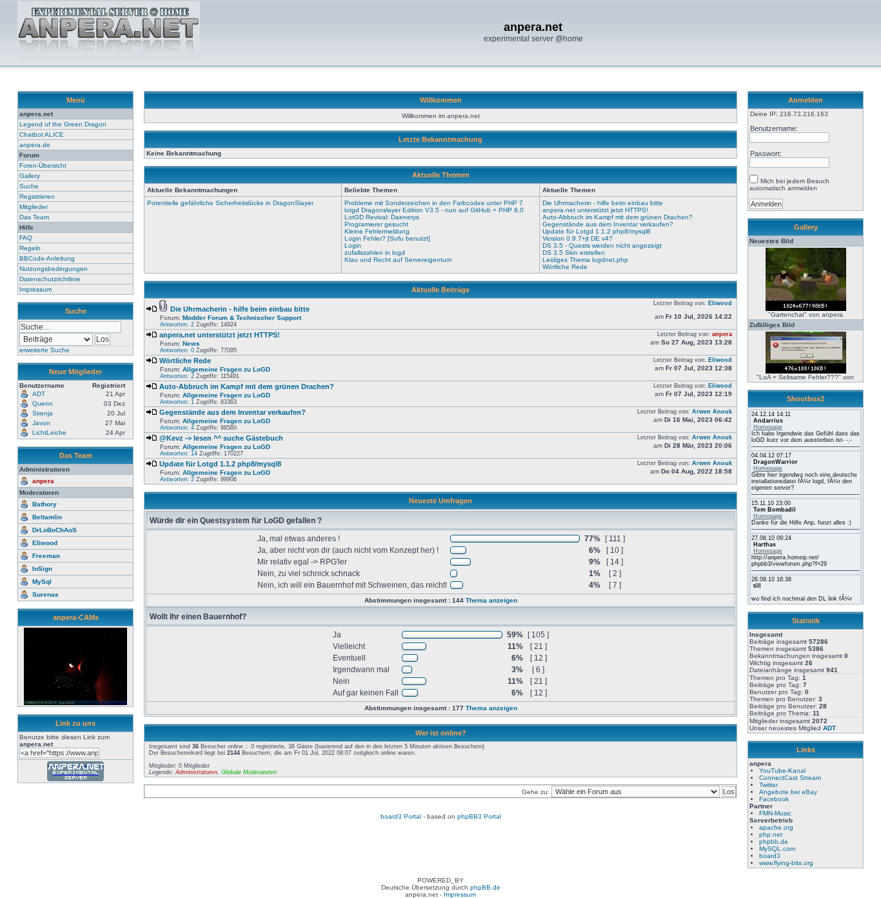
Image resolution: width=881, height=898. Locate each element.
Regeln (30, 248)
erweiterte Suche (44, 350)
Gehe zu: (536, 791)
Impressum (35, 289)
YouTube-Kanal (782, 770)
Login (352, 245)
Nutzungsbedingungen (53, 268)
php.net (770, 834)
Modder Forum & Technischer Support (242, 317)
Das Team (34, 217)
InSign (42, 568)
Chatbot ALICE (41, 134)
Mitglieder (33, 206)
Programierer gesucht (376, 224)
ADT (829, 728)
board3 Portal (401, 816)
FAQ (25, 237)
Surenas (45, 594)
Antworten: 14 (178, 453)
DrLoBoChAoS (54, 530)
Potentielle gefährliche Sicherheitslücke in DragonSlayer (230, 202)
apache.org (776, 827)
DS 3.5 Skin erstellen (573, 252)
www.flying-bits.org (786, 862)
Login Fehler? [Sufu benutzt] (387, 238)
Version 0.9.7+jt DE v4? (577, 238)
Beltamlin (47, 517)
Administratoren (196, 772)
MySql (42, 581)
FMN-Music (775, 813)
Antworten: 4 (177, 427)
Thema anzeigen (491, 600)
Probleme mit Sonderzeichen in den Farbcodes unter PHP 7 (433, 202)
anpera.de (34, 144)
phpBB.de (485, 887)
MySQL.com (777, 848)
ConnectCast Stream (790, 777)
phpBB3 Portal (479, 816)
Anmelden (805, 100)
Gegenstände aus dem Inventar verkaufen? (607, 224)
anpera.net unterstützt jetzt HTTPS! (595, 210)
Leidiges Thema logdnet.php (585, 259)
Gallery (29, 175)
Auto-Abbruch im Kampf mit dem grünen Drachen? (617, 217)
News (191, 343)
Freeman (46, 555)
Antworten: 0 (177, 350)
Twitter (768, 784)
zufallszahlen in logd (374, 252)
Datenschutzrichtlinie (50, 279)
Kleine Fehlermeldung (377, 231)
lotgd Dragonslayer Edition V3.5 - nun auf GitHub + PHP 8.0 (434, 210)
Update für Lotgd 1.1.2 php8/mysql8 (596, 231)
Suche (29, 186)
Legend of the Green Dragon (62, 124)
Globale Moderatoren (249, 772)
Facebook (774, 799)
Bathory (44, 504)
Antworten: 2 (177, 324)
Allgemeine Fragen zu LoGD (226, 369)
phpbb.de (773, 841)
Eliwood (44, 542)
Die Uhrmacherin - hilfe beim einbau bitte (602, 202)
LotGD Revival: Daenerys (381, 217)
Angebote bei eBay (788, 791)
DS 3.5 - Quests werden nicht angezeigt (602, 245)
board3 (769, 855)
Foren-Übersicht (42, 165)
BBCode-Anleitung (47, 258)
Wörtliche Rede (565, 266)
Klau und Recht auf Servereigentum (397, 259)
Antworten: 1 (177, 402)
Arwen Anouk (712, 411)
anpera (43, 480)
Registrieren (37, 196)
